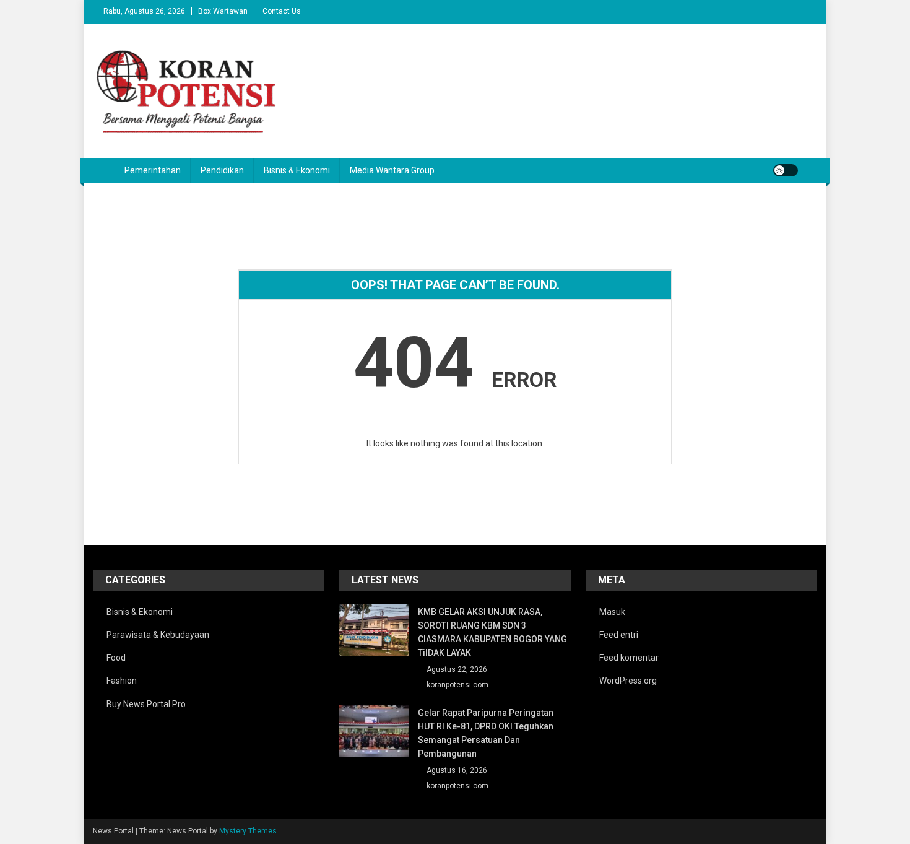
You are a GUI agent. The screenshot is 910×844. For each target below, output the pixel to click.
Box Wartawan (223, 11)
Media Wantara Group (392, 170)
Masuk (612, 612)
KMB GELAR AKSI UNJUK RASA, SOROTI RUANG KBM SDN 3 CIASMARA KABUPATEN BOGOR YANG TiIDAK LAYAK (492, 632)
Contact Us (281, 11)
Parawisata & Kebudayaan (157, 635)
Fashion (121, 680)
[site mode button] (785, 170)
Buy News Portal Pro (146, 704)
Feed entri (618, 635)
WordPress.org (628, 680)
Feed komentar (629, 658)
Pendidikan (222, 170)
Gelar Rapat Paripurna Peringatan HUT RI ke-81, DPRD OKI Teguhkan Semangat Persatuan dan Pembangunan (485, 733)
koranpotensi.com (457, 685)
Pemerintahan (152, 170)
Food (116, 658)
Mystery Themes (248, 831)
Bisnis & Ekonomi (297, 170)
